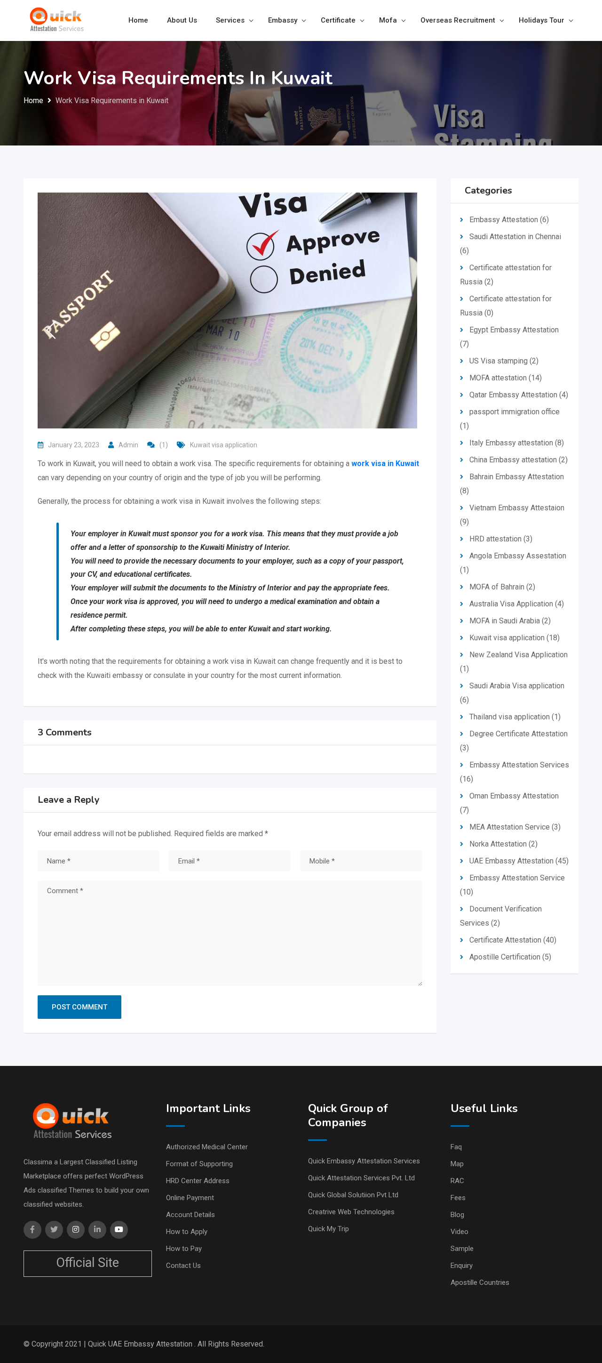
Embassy (282, 20)
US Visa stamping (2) (504, 360)
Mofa (388, 20)
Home (138, 20)
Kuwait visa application (223, 445)
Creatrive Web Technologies (351, 1212)
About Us (182, 20)
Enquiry (462, 1265)
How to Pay (184, 1248)
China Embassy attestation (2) (518, 459)
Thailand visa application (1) (515, 716)
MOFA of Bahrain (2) (502, 586)
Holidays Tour (541, 20)
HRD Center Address (198, 1181)
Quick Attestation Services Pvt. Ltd (361, 1178)
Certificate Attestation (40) (512, 940)
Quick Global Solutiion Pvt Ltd (353, 1195)
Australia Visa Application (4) (516, 603)
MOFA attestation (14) (505, 377)
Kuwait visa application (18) (514, 637)
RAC (457, 1181)
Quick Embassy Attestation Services (364, 1161)
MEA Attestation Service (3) (515, 827)
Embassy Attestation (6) (509, 219)
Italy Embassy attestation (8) (516, 442)
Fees (458, 1198)
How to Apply (186, 1231)
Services (230, 20)
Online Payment (190, 1198)
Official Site (87, 1262)
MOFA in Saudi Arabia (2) (510, 620)
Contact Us (183, 1265)
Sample (462, 1248)
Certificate (338, 20)
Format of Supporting (199, 1164)
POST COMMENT (79, 1007)
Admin (128, 445)
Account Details (190, 1214)
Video (459, 1231)
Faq (456, 1147)
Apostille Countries (480, 1282)
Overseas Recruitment (457, 20)
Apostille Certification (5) (510, 956)
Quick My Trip (328, 1229)
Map (457, 1164)
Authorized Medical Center (207, 1147)
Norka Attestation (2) (503, 843)
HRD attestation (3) (500, 538)
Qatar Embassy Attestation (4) (518, 394)
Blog (457, 1214)
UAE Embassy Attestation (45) (519, 860)
